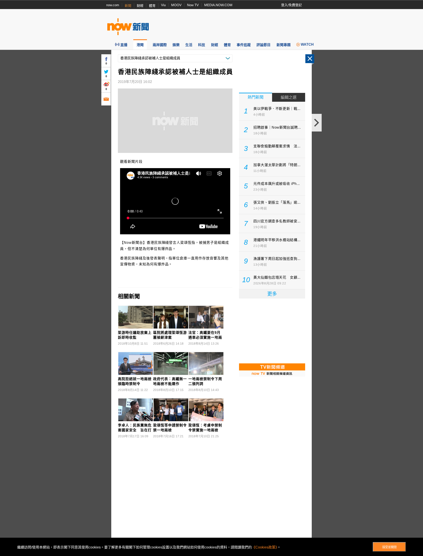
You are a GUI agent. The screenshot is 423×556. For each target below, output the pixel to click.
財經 (140, 6)
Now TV (193, 5)
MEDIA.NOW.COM (218, 5)
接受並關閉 (389, 547)
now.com (112, 5)
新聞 (128, 6)
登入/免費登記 (291, 5)
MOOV (176, 5)
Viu (163, 5)
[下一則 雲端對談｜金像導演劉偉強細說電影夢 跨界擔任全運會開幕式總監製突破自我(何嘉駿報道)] (317, 122)
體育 (152, 6)
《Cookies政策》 (264, 547)
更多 (272, 294)
